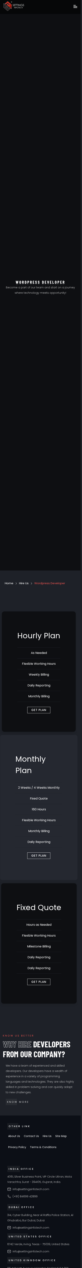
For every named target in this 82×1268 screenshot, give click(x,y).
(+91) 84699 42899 (25, 1196)
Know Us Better (18, 1035)
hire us (24, 583)
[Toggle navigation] (75, 7)
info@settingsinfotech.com (31, 1189)
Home (9, 583)
